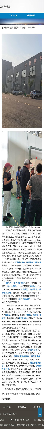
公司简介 (23, 28)
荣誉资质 (31, 16)
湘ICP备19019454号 (34, 425)
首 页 (16, 28)
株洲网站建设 (22, 425)
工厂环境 (13, 16)
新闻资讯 (37, 407)
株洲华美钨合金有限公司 (9, 414)
